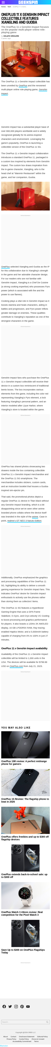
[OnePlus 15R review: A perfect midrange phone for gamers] (25, 744)
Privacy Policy (11, 1039)
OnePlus (23, 85)
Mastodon (4, 1046)
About (5, 1037)
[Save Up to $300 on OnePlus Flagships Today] (25, 933)
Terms (36, 1041)
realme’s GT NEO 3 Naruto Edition (24, 521)
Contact (13, 1037)
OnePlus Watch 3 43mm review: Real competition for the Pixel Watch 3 (22, 913)
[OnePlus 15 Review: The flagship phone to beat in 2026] (25, 782)
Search (47, 1022)
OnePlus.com (16, 666)
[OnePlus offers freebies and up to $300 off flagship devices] (25, 820)
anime (35, 516)
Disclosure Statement (26, 1037)
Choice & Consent (38, 1039)
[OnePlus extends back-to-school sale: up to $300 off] (25, 858)
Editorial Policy (42, 1037)
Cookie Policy (24, 1039)
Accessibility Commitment (22, 1041)
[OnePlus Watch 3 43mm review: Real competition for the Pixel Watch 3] (25, 895)
